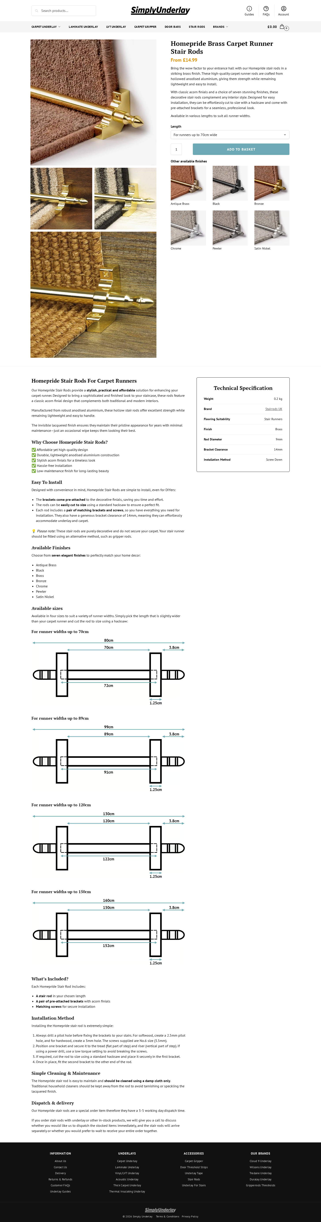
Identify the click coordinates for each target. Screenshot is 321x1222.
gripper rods (122, 536)
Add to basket (241, 149)
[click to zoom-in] (93, 102)
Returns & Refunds (60, 1179)
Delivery (60, 1173)
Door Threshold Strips (194, 1167)
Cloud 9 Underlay (261, 1161)
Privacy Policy (190, 1216)
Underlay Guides (60, 1191)
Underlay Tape (194, 1173)
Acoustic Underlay (127, 1179)
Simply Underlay (143, 1216)
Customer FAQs (60, 1185)
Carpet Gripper (194, 1161)
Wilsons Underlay (261, 1167)
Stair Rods (194, 1179)
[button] (279, 26)
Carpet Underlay (127, 1161)
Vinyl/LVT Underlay (127, 1173)
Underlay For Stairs (194, 1185)
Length (176, 126)
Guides (249, 14)
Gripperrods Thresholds (260, 1185)
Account (283, 14)
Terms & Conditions (167, 1216)
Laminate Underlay (127, 1167)
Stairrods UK (273, 409)
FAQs (266, 14)
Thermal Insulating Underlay (127, 1191)
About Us (60, 1161)
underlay (64, 520)
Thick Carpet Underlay (127, 1185)
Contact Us (60, 1167)
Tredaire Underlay (261, 1173)
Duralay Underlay (261, 1179)
